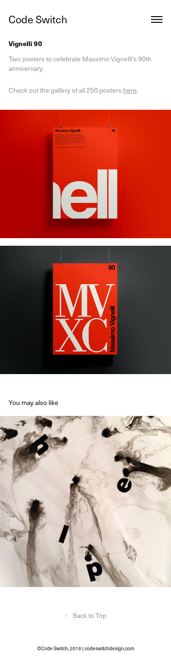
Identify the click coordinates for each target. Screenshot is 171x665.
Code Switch (38, 19)
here (130, 90)
